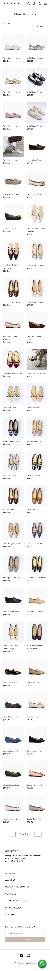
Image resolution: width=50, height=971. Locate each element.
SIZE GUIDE (10, 894)
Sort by (6, 24)
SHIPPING (10, 914)
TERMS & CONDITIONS (16, 900)
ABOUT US (10, 880)
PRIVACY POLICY (13, 907)
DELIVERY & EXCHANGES (17, 886)
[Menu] (45, 3)
